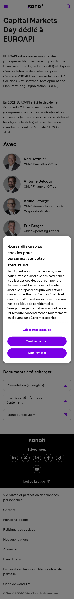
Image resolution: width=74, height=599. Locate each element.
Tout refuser (37, 353)
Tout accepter (37, 341)
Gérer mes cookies (37, 329)
